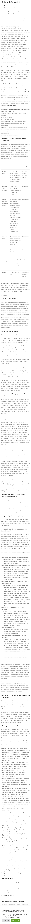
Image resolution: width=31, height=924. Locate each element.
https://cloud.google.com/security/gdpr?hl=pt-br (14, 516)
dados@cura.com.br (11, 105)
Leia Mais (17, 917)
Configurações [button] (6, 920)
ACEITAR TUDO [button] (15, 920)
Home (5, 5)
